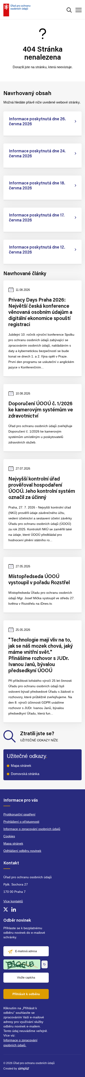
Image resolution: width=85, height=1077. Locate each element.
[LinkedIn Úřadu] (13, 909)
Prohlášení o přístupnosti (21, 821)
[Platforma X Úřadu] (5, 909)
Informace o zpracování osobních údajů (31, 829)
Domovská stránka (25, 774)
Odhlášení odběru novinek (22, 851)
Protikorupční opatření (19, 814)
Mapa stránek (21, 765)
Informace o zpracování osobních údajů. (20, 1042)
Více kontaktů (13, 901)
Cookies (9, 836)
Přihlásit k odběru (26, 994)
